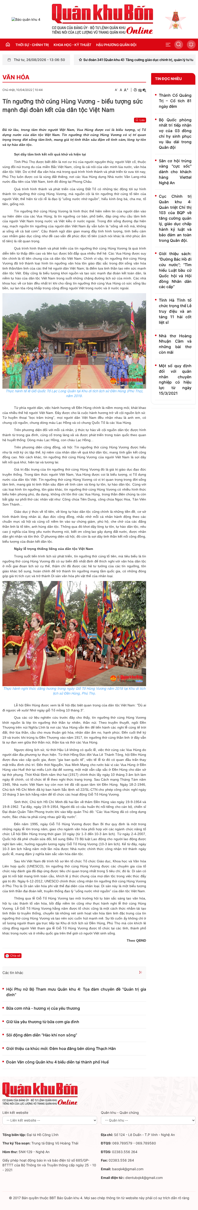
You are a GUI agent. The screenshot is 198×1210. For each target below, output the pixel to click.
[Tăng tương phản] (140, 90)
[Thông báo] (191, 44)
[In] (135, 90)
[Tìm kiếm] (178, 44)
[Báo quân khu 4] (40, 1093)
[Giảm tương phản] (144, 90)
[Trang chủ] (26, 19)
